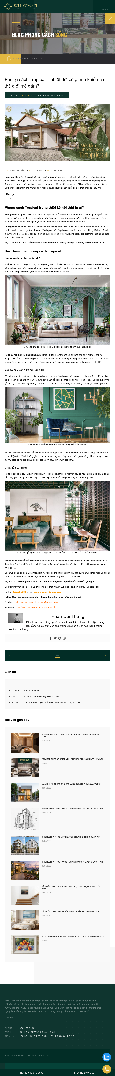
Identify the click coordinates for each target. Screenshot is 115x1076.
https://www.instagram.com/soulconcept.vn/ (37, 607)
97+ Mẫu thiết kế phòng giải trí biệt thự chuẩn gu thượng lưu (71, 735)
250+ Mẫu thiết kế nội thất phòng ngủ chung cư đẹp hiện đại (72, 759)
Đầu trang (56, 1069)
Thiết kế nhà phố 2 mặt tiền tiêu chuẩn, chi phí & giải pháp (71, 837)
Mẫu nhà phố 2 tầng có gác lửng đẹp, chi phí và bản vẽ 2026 (72, 784)
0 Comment (37, 170)
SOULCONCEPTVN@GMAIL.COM (42, 696)
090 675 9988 (31, 690)
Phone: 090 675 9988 (31, 1072)
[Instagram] (64, 638)
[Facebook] (50, 638)
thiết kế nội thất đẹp (56, 581)
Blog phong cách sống (50, 95)
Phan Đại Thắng (17, 170)
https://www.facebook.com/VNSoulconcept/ (36, 601)
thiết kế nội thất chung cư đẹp (58, 242)
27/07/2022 (13, 95)
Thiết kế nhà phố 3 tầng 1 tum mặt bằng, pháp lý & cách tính (72, 809)
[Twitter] (55, 638)
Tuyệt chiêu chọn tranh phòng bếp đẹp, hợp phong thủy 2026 (73, 936)
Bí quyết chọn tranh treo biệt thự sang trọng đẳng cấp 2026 (71, 888)
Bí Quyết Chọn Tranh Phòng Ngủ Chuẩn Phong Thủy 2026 (70, 911)
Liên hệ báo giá (84, 1072)
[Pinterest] (59, 638)
